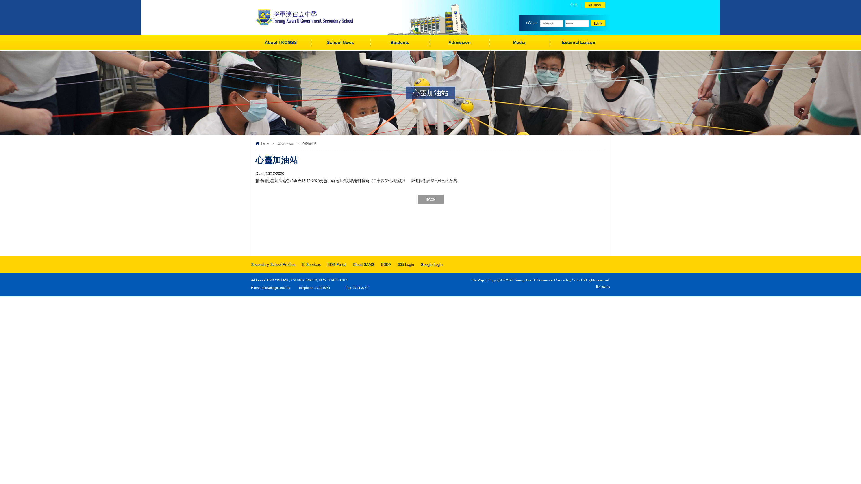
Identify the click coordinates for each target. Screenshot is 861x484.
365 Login (406, 264)
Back (431, 199)
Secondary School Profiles (273, 264)
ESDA (386, 264)
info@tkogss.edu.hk (276, 288)
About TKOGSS (281, 42)
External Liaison (578, 42)
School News (340, 42)
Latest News (285, 143)
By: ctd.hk (603, 286)
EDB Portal (337, 264)
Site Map (477, 280)
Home (265, 143)
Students (400, 42)
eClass (595, 5)
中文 (574, 5)
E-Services (311, 264)
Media (519, 42)
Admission (459, 42)
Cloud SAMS (363, 264)
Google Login (432, 264)
